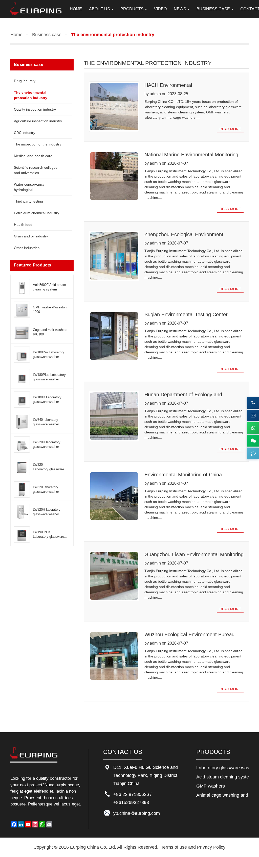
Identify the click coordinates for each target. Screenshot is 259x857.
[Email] (253, 415)
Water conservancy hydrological (29, 187)
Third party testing (28, 201)
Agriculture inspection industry (38, 121)
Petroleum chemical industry (36, 213)
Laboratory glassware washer (222, 767)
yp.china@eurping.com (136, 813)
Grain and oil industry (31, 236)
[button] (253, 453)
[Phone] (253, 403)
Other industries (26, 248)
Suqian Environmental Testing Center (186, 314)
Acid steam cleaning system (222, 776)
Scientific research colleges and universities (35, 170)
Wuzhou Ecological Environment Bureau (189, 634)
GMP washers (210, 786)
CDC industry (24, 133)
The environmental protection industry (30, 95)
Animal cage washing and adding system (222, 795)
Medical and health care (33, 156)
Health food (23, 225)
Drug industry (24, 81)
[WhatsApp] (253, 428)
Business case (46, 34)
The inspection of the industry (37, 144)
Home (16, 34)
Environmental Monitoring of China (183, 474)
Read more (230, 129)
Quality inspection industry (35, 109)
